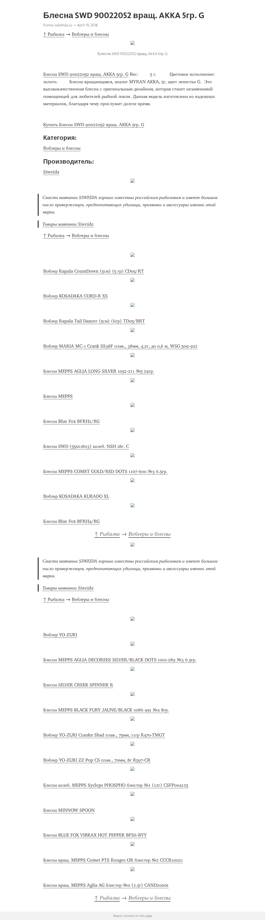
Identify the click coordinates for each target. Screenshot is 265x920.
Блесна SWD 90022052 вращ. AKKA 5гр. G (85, 74)
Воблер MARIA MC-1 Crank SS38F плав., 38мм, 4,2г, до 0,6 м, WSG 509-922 (120, 346)
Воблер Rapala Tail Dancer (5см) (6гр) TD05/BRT (94, 321)
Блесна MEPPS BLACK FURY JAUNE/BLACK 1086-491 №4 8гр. (106, 710)
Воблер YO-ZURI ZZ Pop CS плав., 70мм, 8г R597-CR (96, 760)
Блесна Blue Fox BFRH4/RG (71, 521)
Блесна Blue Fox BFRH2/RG (71, 421)
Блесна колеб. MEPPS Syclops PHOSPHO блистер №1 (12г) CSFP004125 (115, 785)
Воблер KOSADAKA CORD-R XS (75, 296)
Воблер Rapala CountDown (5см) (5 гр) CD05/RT (93, 271)
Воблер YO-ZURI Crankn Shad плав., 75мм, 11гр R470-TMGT (104, 735)
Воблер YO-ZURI (60, 635)
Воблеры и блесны (90, 34)
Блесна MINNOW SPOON (69, 810)
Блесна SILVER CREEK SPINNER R (78, 685)
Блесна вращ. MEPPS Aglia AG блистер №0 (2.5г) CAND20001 (106, 885)
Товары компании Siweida (68, 224)
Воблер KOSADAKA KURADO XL (76, 496)
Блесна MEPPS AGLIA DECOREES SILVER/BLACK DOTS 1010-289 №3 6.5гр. (119, 660)
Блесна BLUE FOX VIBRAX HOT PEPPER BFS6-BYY (95, 835)
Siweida (51, 172)
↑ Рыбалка (53, 34)
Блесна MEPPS (58, 396)
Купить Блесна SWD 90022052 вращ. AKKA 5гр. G (93, 124)
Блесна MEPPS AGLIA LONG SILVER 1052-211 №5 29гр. (98, 371)
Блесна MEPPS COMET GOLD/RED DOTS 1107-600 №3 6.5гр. (105, 471)
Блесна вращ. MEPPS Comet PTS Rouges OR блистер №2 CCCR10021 (113, 860)
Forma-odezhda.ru (57, 25)
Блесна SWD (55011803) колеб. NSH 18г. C (86, 446)
